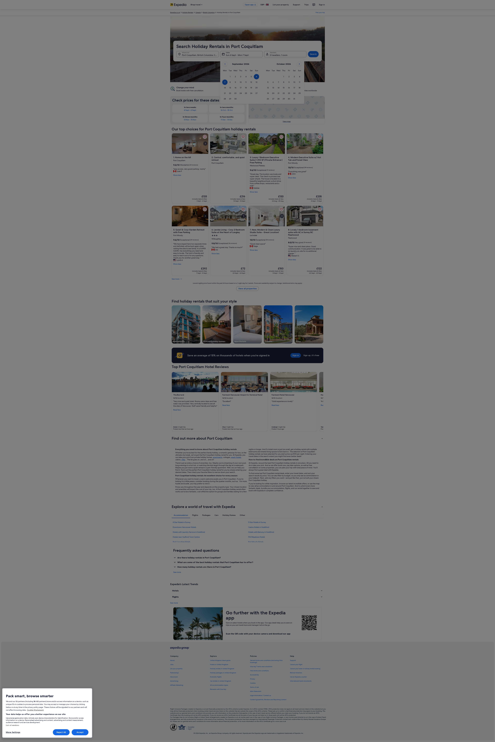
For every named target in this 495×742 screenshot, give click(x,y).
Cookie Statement (35, 710)
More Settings (13, 732)
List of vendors (12, 725)
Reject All (61, 732)
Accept (80, 732)
